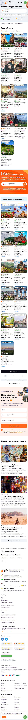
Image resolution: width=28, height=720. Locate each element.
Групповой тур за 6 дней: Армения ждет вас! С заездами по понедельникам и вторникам (20, 223)
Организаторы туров (6, 602)
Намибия (17, 710)
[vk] (2, 639)
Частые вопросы (5, 607)
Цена (18, 14)
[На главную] (8, 2)
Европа (3, 683)
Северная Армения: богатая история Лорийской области (19, 132)
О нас (2, 612)
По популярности (5, 30)
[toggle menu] (2, 2)
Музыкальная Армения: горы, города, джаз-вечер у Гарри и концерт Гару (20, 52)
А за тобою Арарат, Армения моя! (6, 223)
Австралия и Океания (20, 683)
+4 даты (3, 229)
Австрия (3, 702)
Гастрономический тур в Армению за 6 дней (7, 103)
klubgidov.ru (3, 672)
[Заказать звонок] (25, 2)
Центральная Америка (21, 685)
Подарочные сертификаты (8, 615)
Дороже (18, 30)
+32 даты (17, 339)
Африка (3, 688)
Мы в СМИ (4, 610)
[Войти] (21, 2)
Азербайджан (5, 704)
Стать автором (5, 631)
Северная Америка (6, 691)
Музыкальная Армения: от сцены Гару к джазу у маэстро (6, 52)
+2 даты (3, 110)
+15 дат (3, 339)
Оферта (2, 667)
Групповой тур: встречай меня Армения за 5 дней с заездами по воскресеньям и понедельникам (6, 250)
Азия (2, 685)
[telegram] (6, 639)
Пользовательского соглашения (18, 188)
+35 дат (16, 229)
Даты (3, 14)
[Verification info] (22, 137)
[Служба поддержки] (25, 717)
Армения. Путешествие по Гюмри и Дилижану (6, 132)
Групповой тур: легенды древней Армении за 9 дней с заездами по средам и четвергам (20, 333)
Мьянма (17, 707)
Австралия (4, 699)
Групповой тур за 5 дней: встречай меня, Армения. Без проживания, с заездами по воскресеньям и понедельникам (20, 278)
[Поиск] (18, 2)
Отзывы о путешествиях (7, 605)
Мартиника (18, 697)
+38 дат (3, 256)
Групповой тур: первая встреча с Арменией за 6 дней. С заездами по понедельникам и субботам (7, 305)
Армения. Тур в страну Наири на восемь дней (20, 250)
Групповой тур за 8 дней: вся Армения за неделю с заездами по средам (7, 360)
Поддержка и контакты (7, 622)
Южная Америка (19, 688)
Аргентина (4, 710)
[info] (25, 581)
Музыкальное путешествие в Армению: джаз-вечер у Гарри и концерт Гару (20, 78)
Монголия (17, 704)
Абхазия (3, 697)
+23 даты (17, 256)
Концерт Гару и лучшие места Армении (5, 78)
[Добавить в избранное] (12, 34)
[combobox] (4, 184)
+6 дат (3, 138)
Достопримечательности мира (9, 620)
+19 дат (3, 284)
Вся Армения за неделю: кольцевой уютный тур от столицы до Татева (7, 278)
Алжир (3, 707)
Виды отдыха (10, 14)
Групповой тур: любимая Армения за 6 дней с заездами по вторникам (7, 333)
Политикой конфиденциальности (16, 190)
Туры (2, 597)
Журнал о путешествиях (7, 617)
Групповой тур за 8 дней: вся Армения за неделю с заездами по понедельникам (20, 305)
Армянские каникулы (20, 102)
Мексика (17, 699)
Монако (17, 702)
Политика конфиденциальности (11, 667)
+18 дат (3, 311)
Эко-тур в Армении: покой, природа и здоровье (6, 160)
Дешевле (13, 30)
